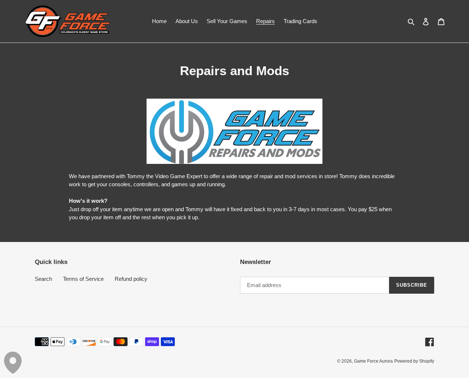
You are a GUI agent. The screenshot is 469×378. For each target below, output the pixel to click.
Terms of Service (83, 279)
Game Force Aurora (373, 361)
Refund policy (131, 279)
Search (43, 279)
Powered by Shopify (414, 361)
